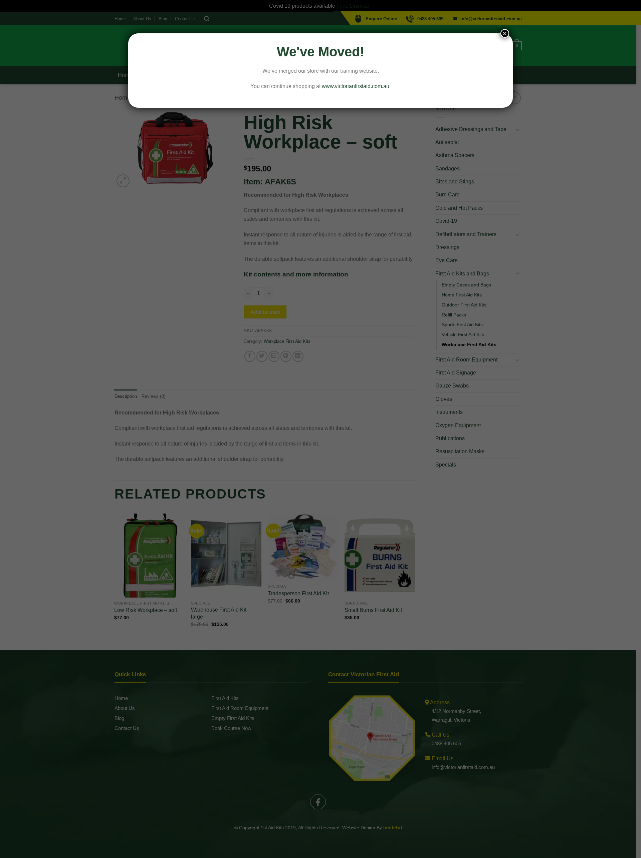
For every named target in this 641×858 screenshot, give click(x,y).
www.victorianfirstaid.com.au (355, 86)
